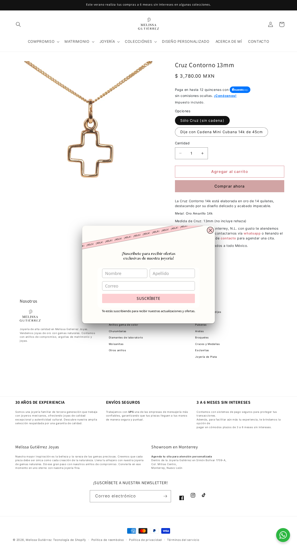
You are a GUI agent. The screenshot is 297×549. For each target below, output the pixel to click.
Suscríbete (148, 298)
